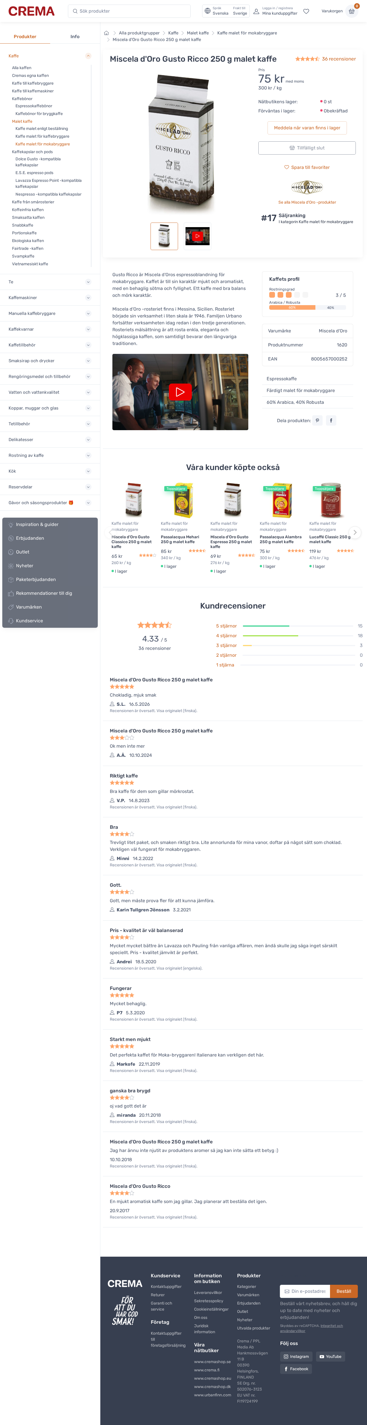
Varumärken (29, 607)
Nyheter (24, 565)
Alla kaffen (21, 67)
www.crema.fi (207, 1370)
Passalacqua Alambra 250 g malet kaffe (281, 539)
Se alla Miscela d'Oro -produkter (307, 202)
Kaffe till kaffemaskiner (33, 91)
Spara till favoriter (310, 167)
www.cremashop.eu (211, 1378)
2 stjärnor (226, 655)
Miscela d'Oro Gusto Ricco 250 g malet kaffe (157, 39)
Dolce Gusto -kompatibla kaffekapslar (38, 162)
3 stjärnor (226, 645)
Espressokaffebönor (33, 106)
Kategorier (246, 1286)
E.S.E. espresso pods (34, 172)
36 (339, 59)
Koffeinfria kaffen (28, 209)
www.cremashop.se (211, 1361)
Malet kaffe (22, 121)
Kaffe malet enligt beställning (41, 128)
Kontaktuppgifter (166, 1286)
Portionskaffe (24, 233)
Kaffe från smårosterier (33, 202)
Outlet (22, 552)
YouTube (333, 1356)
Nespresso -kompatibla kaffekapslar (48, 194)
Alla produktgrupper (139, 33)
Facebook (299, 1368)
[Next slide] (355, 532)
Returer (158, 1295)
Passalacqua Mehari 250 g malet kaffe (180, 539)
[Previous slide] (110, 532)
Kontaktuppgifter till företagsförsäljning (168, 1339)
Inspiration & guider (37, 524)
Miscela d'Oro (333, 331)
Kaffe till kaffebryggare (33, 83)
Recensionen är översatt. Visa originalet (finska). (154, 710)
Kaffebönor (22, 98)
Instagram (299, 1356)
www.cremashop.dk (211, 1386)
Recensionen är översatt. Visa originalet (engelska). (156, 968)
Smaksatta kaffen (28, 217)
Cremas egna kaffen (30, 75)
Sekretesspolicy (208, 1301)
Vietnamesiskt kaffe (30, 264)
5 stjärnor (226, 626)
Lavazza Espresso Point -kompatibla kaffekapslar (48, 183)
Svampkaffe (23, 256)
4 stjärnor (226, 635)
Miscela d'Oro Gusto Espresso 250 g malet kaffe (231, 542)
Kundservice (29, 620)
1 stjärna (225, 665)
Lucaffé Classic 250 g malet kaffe (330, 539)
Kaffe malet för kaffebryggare (42, 136)
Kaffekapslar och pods (32, 151)
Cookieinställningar (211, 1309)
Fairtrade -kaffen (27, 248)
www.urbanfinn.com (211, 1395)
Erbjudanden (30, 538)
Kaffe (173, 33)
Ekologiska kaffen (28, 240)
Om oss (200, 1317)
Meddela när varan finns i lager (307, 127)
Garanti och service (161, 1306)
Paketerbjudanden (36, 579)
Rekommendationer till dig (44, 593)
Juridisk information (204, 1328)
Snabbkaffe (22, 225)
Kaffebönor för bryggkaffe (39, 113)
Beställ (344, 1291)
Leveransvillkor (208, 1292)
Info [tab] (75, 36)
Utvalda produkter (253, 1328)
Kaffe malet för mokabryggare (42, 144)
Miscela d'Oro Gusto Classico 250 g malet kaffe (132, 542)
